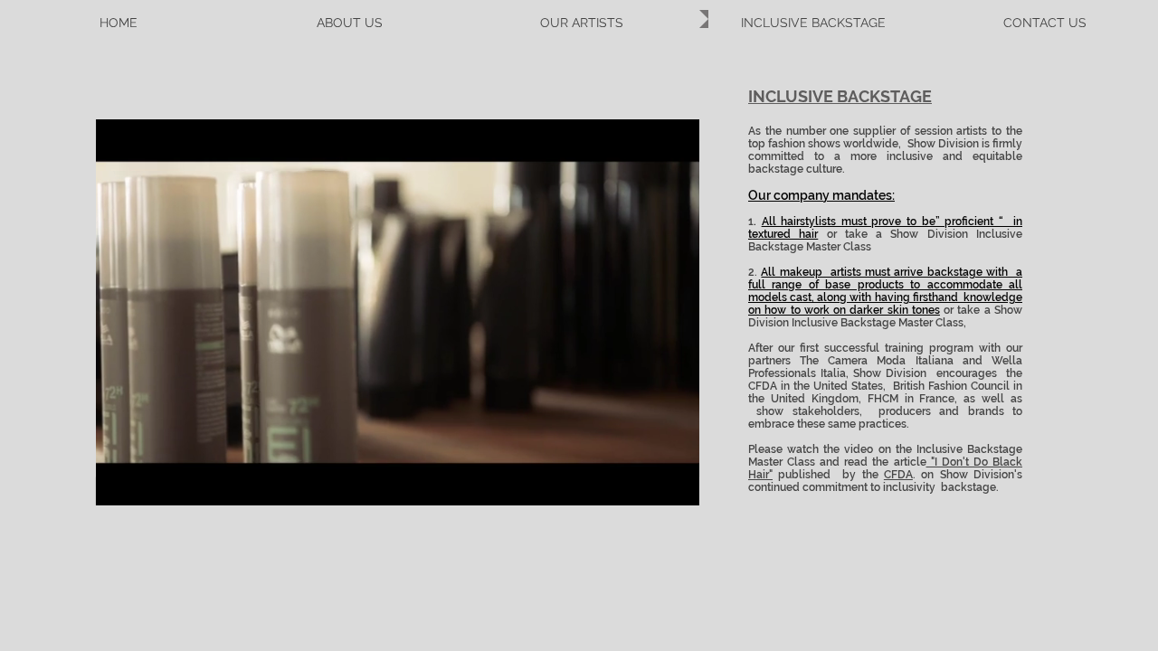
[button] (676, 485)
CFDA (898, 474)
